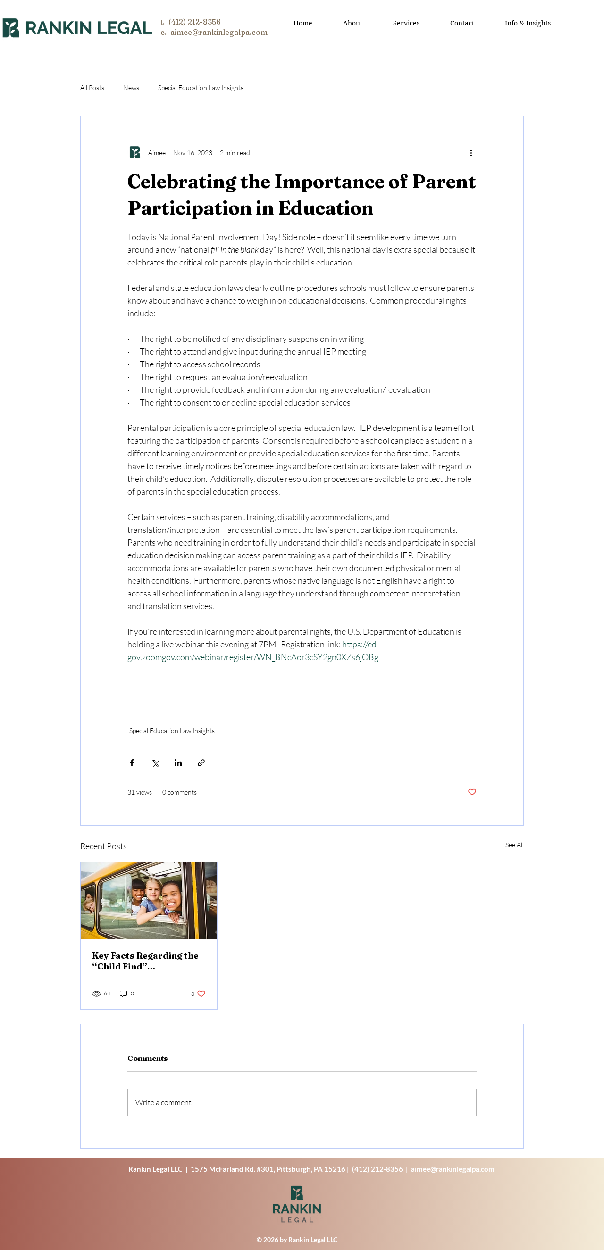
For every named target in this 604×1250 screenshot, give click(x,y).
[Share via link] (201, 762)
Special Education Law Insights (200, 87)
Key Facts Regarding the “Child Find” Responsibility (145, 961)
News (131, 87)
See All (514, 845)
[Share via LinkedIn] (178, 762)
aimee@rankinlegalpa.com (453, 1169)
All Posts (92, 87)
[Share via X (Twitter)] (155, 762)
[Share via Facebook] (131, 762)
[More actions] (471, 152)
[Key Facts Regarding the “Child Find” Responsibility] (149, 900)
